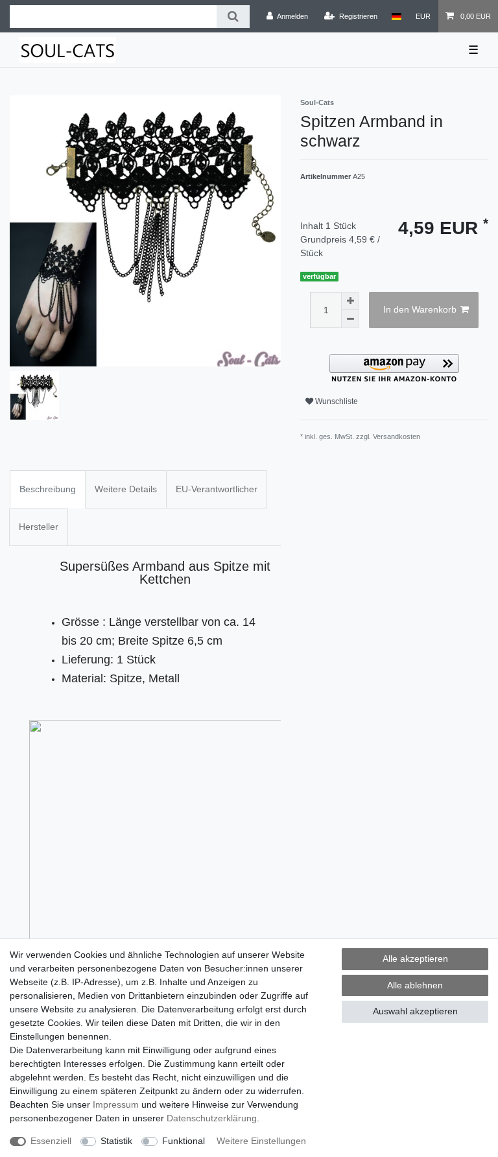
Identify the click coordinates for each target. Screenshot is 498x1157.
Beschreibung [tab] (47, 489)
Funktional (183, 1141)
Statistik (116, 1141)
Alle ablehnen (415, 985)
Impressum (116, 1104)
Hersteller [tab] (38, 526)
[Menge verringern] (350, 319)
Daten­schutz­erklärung (212, 1118)
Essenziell (50, 1141)
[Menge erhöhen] (350, 301)
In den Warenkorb (419, 309)
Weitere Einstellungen (261, 1141)
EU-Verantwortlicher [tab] (216, 489)
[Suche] (233, 16)
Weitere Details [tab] (126, 489)
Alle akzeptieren (415, 958)
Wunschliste (335, 401)
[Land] (397, 16)
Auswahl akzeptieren (415, 1011)
